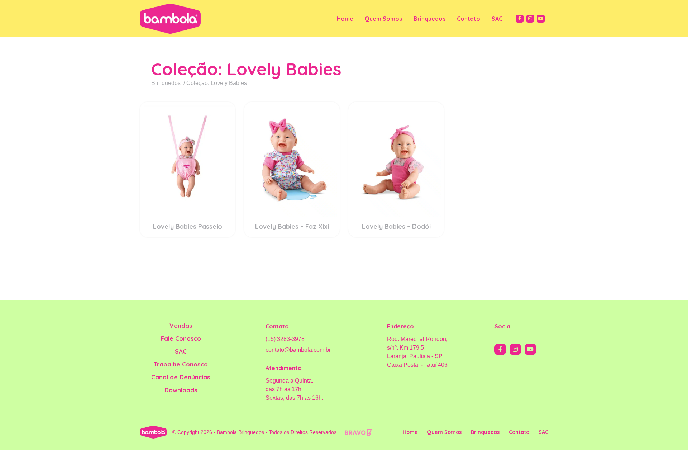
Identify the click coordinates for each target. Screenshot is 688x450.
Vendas (180, 325)
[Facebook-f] (520, 19)
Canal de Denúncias (180, 377)
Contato (468, 18)
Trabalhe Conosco (181, 364)
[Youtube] (541, 19)
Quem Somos (383, 18)
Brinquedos (429, 18)
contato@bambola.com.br (298, 350)
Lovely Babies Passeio (187, 226)
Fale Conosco (181, 338)
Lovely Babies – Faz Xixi (292, 226)
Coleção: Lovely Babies (246, 69)
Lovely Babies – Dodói (396, 226)
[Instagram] (530, 19)
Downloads (180, 390)
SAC (497, 18)
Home (345, 18)
